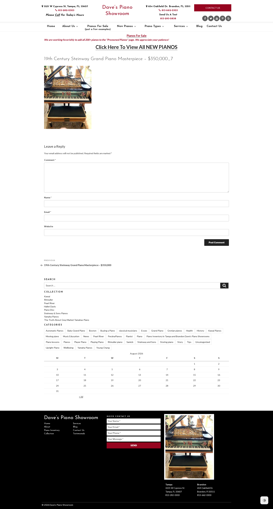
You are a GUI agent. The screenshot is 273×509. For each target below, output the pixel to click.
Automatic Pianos (54, 330)
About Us (68, 26)
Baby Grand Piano (76, 330)
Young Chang (103, 347)
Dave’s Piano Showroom (117, 10)
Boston (92, 330)
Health (189, 330)
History (200, 330)
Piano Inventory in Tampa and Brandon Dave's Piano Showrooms (177, 336)
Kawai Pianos (214, 330)
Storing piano (166, 342)
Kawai (47, 296)
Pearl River (49, 303)
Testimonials (79, 433)
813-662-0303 (169, 10)
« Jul (81, 396)
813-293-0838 (168, 18)
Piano (139, 336)
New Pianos (125, 26)
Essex (144, 330)
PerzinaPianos (115, 336)
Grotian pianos (174, 330)
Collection (49, 433)
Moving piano (52, 336)
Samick (130, 342)
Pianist (129, 336)
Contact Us (213, 7)
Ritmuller (48, 299)
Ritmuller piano (115, 342)
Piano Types (153, 26)
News (86, 336)
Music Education (71, 336)
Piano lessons (52, 342)
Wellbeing (68, 347)
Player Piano (80, 342)
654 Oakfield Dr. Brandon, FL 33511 (168, 6)
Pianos (67, 342)
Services (179, 26)
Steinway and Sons (146, 342)
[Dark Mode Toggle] (264, 500)
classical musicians (128, 330)
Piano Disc (49, 309)
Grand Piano (157, 330)
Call (57, 15)
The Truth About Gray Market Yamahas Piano (66, 320)
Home (51, 26)
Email (47, 212)
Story (180, 342)
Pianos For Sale (98, 28)
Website (48, 226)
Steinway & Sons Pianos (56, 313)
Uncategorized (202, 342)
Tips (189, 342)
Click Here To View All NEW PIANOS (136, 47)
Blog (199, 26)
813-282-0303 (65, 10)
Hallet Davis (50, 306)
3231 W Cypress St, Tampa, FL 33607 (65, 6)
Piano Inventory (52, 430)
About (47, 427)
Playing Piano (97, 342)
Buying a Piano (107, 330)
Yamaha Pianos (51, 316)
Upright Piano (52, 347)
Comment (50, 160)
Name (48, 197)
